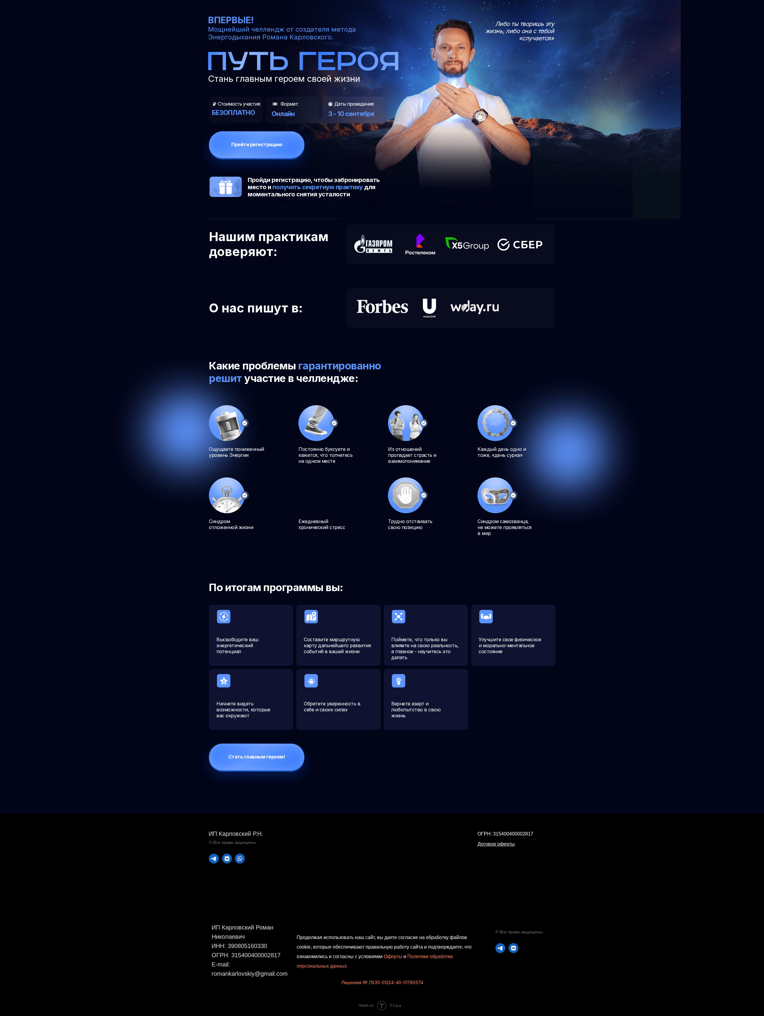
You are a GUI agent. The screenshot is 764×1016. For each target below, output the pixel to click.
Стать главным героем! (256, 757)
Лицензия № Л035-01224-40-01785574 (382, 982)
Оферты (393, 956)
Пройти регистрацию (256, 144)
